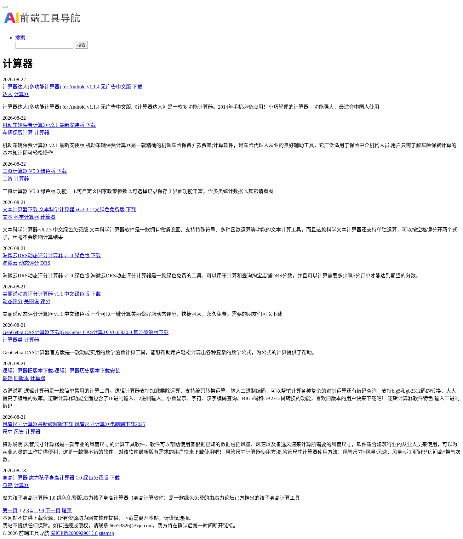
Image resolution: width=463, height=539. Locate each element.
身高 (8, 485)
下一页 (52, 510)
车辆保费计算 (18, 132)
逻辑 (8, 378)
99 (41, 510)
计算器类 (13, 340)
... (36, 510)
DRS (45, 263)
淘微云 (10, 263)
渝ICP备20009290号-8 (74, 533)
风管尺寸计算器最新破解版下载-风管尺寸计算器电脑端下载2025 (74, 424)
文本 (8, 217)
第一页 (10, 510)
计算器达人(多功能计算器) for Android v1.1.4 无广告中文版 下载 (72, 86)
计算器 (21, 94)
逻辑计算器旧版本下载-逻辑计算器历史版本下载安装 (61, 370)
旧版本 (21, 378)
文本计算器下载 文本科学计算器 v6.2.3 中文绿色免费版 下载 (69, 209)
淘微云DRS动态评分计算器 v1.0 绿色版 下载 (52, 255)
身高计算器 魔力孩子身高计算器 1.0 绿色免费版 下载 (61, 477)
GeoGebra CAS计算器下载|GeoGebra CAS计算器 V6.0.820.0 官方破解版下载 (86, 332)
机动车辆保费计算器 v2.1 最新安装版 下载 (49, 125)
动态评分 (29, 263)
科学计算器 (26, 217)
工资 (8, 178)
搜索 (20, 37)
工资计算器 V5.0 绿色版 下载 (35, 171)
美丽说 (31, 301)
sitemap (106, 533)
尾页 (67, 510)
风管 (19, 431)
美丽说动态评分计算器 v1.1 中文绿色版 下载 (52, 294)
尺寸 (8, 431)
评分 (45, 301)
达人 (8, 94)
